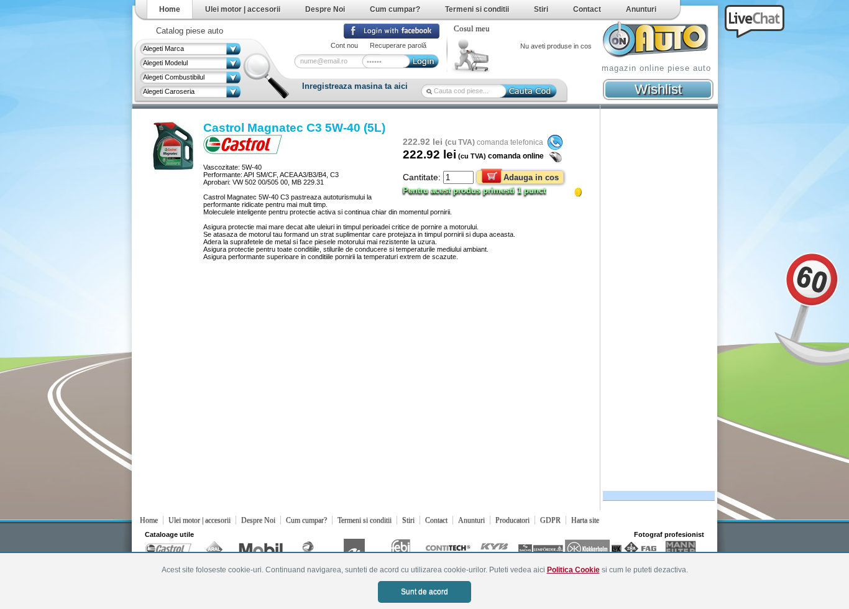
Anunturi (641, 9)
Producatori (512, 520)
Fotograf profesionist (669, 534)
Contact (587, 9)
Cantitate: (423, 177)
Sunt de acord (424, 591)
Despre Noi (325, 9)
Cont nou (344, 45)
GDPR (550, 520)
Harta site (585, 520)
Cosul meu (472, 28)
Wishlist (658, 89)
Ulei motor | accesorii (242, 9)
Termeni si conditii (477, 9)
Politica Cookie (573, 570)
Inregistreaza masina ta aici (355, 86)
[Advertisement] (657, 296)
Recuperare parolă (398, 45)
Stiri (541, 9)
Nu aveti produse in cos (556, 46)
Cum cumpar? (395, 9)
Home (169, 9)
